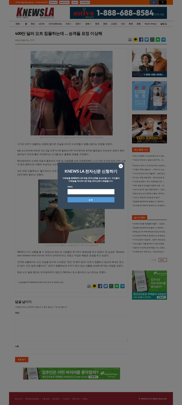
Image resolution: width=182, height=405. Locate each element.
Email (70, 186)
